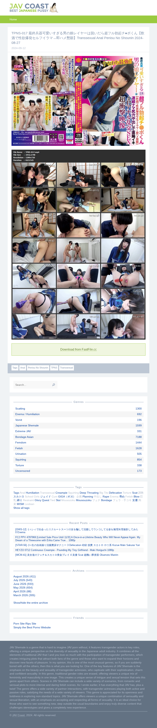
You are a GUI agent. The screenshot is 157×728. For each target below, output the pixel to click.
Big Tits (103, 492)
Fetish (19, 448)
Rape (106, 496)
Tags (14, 367)
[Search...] (53, 384)
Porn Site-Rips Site (24, 623)
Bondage (106, 500)
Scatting (20, 408)
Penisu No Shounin (38, 367)
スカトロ (18, 496)
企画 (79, 496)
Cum (54, 496)
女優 (135, 500)
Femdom (20, 442)
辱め (122, 496)
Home (13, 19)
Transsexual (66, 367)
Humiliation (32, 492)
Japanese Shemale (27, 425)
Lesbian (29, 504)
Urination (20, 453)
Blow (136, 496)
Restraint (28, 500)
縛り (19, 500)
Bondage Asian (24, 436)
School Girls (32, 496)
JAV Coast (18, 715)
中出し (98, 496)
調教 (141, 492)
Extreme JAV (23, 431)
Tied (52, 500)
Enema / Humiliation (27, 414)
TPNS (54, 367)
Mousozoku (68, 500)
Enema (114, 496)
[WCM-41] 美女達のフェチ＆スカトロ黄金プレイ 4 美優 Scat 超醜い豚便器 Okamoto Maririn (66, 554)
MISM (20, 504)
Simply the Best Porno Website (32, 627)
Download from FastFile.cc (78, 349)
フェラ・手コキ (122, 500)
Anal (22, 367)
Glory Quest (42, 500)
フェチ (96, 500)
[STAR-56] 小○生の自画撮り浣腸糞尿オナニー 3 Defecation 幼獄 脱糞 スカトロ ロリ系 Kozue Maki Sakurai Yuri (77, 545)
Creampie (61, 492)
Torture (19, 465)
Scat (134, 492)
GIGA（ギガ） (67, 496)
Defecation (115, 492)
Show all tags (21, 507)
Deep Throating (89, 492)
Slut (58, 500)
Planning (88, 496)
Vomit (18, 419)
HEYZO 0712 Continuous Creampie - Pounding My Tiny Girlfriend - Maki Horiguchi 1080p (64, 550)
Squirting (20, 459)
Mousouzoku (84, 500)
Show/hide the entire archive (30, 602)
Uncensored (22, 470)
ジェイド (45, 496)
